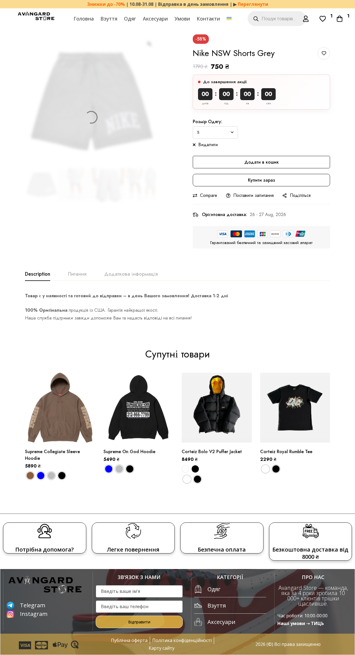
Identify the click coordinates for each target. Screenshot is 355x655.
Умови (182, 18)
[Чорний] (195, 469)
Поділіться (300, 195)
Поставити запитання (253, 195)
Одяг (130, 18)
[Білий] (185, 469)
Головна (83, 18)
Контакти (208, 18)
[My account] (305, 18)
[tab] (37, 274)
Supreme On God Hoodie (129, 451)
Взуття (108, 18)
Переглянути (253, 4)
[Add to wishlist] (324, 53)
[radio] (30, 475)
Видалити (208, 144)
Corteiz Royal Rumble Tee (286, 451)
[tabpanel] (177, 307)
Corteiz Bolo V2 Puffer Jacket (212, 451)
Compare (208, 195)
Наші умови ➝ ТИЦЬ (300, 623)
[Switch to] (229, 18)
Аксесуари (155, 18)
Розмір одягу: (207, 121)
